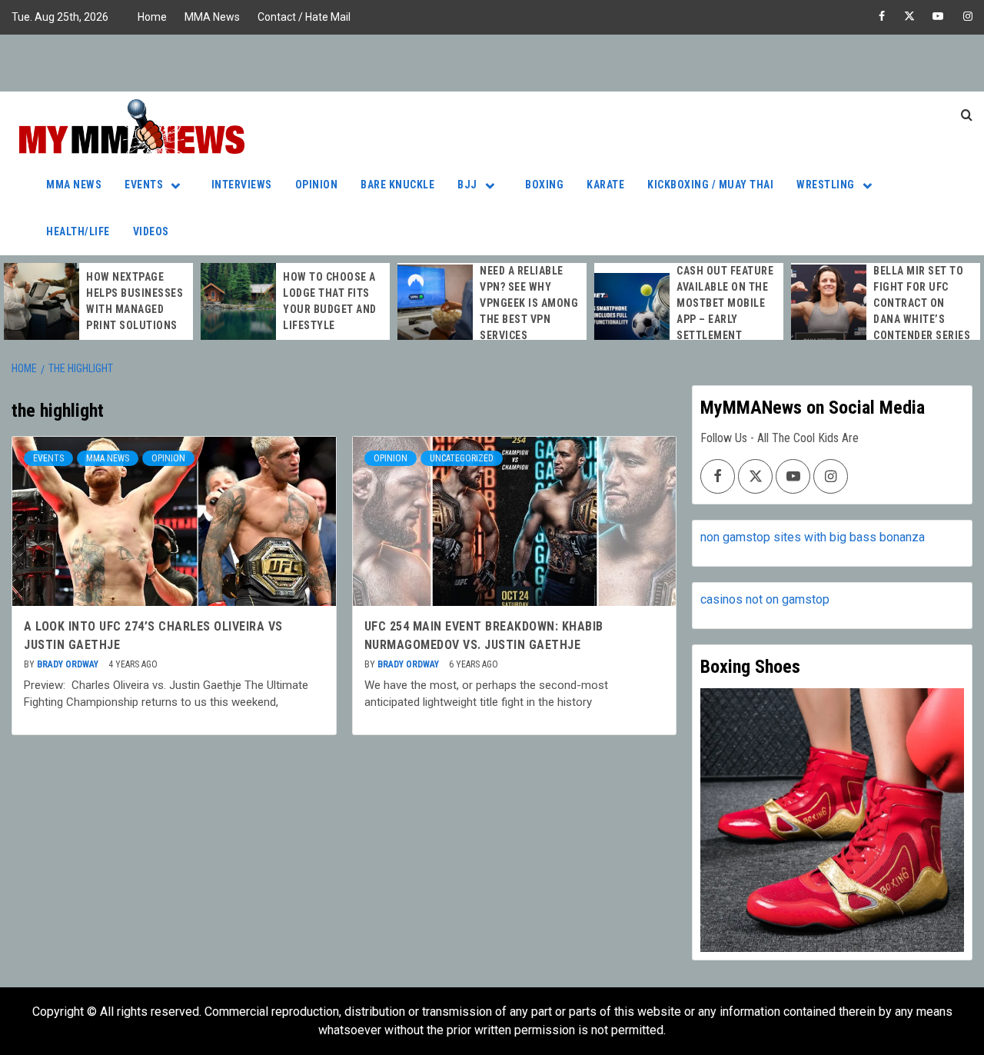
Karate (605, 184)
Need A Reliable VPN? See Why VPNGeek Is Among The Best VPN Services (529, 303)
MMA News (212, 17)
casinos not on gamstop (764, 599)
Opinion (316, 184)
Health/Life (78, 231)
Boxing (544, 184)
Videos (151, 231)
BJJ (467, 184)
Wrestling (825, 184)
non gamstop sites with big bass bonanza (812, 537)
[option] (98, 301)
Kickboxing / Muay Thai (710, 184)
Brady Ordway (69, 664)
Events (144, 184)
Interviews (241, 184)
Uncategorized (462, 458)
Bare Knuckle (397, 184)
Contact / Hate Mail (304, 17)
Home (152, 17)
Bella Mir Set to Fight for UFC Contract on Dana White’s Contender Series (921, 303)
